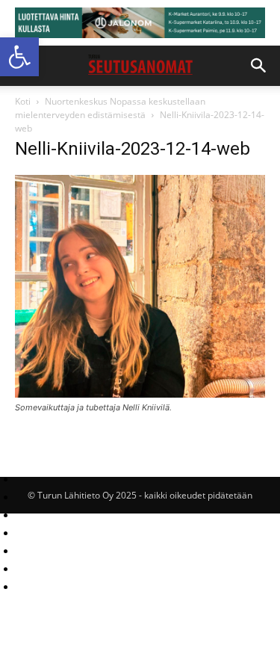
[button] (19, 56)
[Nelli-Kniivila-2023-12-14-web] (140, 393)
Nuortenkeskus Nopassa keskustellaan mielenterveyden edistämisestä (110, 108)
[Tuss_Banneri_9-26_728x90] (140, 22)
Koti (23, 101)
